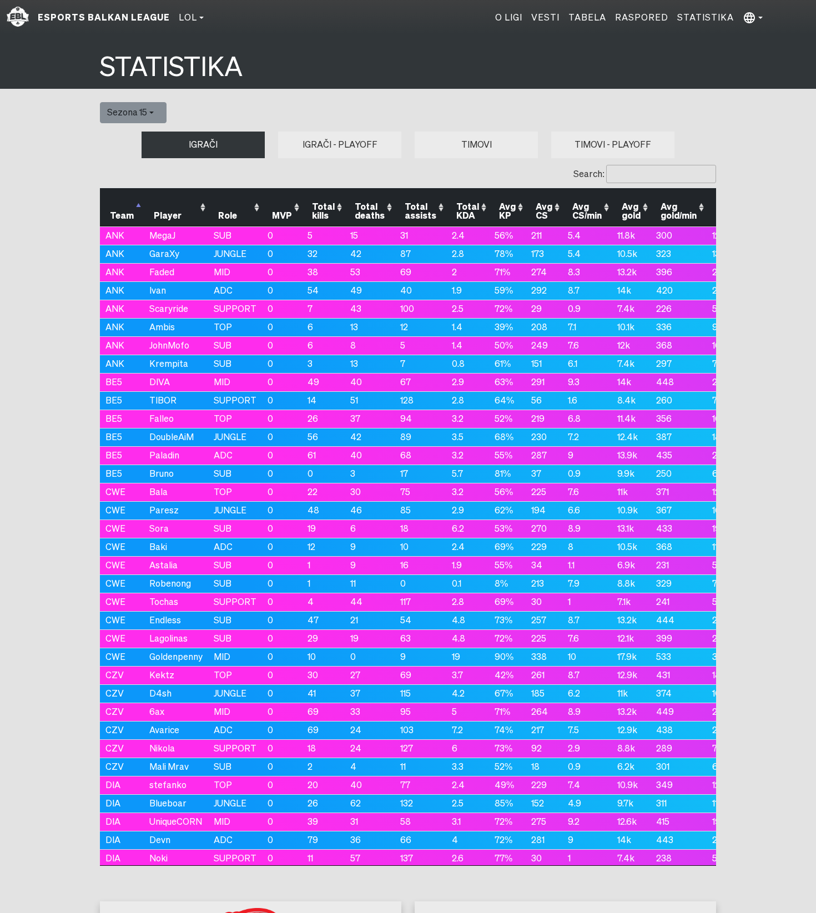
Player (168, 215)
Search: (589, 174)
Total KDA (467, 211)
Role (227, 215)
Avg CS (544, 211)
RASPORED (641, 17)
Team (122, 215)
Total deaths (370, 211)
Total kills (323, 211)
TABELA (587, 17)
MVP (282, 215)
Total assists (420, 211)
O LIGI (508, 17)
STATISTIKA (705, 17)
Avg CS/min (587, 211)
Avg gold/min (679, 211)
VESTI (545, 17)
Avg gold (631, 211)
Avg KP (507, 211)
